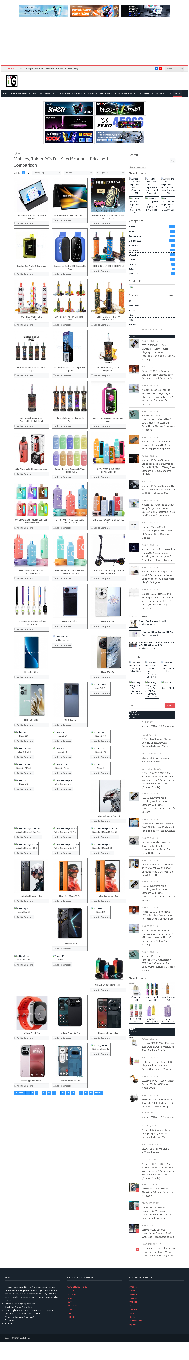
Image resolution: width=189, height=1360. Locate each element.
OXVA (69, 1298)
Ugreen (132, 1324)
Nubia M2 (62, 959)
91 (91, 1092)
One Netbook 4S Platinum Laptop (69, 215)
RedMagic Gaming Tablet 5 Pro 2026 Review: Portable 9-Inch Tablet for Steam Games (158, 827)
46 (49, 1092)
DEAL (169, 93)
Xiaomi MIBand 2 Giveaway (158, 726)
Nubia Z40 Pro (100, 688)
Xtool (131, 315)
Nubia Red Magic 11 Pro (31, 896)
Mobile (151, 226)
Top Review (134, 714)
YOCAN (132, 310)
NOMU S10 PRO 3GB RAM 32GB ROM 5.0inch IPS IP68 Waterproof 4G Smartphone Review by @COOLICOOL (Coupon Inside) (158, 780)
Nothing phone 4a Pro (108, 1033)
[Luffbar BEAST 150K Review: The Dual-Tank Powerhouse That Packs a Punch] (134, 1041)
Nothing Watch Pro (31, 1033)
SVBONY (133, 1287)
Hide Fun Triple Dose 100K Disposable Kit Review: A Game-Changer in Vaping (51, 69)
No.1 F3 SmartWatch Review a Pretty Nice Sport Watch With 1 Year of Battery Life (158, 1252)
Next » (98, 1092)
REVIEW (147, 93)
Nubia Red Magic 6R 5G (26, 848)
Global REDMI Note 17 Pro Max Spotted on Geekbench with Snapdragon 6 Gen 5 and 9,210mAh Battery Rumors (158, 601)
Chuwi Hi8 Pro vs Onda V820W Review (155, 759)
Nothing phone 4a (100, 1049)
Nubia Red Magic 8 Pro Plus (28, 832)
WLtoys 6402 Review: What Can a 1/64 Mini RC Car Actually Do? (158, 1084)
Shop (177, 93)
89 (81, 1092)
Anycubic (133, 1309)
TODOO (71, 1317)
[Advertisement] (94, 41)
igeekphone (25, 1338)
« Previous (19, 1092)
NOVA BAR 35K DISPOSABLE (108, 985)
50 (68, 1092)
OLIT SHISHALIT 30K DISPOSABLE (108, 266)
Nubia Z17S (100, 752)
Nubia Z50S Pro (108, 672)
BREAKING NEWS (19, 93)
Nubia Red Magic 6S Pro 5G (104, 832)
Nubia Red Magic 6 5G (102, 848)
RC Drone (151, 250)
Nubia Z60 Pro (62, 640)
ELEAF (151, 269)
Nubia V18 (23, 784)
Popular (133, 712)
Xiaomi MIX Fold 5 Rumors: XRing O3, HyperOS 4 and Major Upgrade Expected (157, 445)
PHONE (47, 93)
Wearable (151, 255)
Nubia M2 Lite (23, 959)
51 (73, 1092)
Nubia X (100, 768)
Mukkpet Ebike (135, 1320)
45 (44, 1092)
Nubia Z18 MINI (24, 752)
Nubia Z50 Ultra (31, 719)
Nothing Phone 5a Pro (70, 1033)
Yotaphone (134, 305)
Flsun (131, 1305)
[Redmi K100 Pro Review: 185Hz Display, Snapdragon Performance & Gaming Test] (134, 369)
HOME (5, 93)
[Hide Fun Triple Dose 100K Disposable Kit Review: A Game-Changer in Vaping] (134, 1060)
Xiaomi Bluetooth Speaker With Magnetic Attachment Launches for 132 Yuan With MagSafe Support (158, 577)
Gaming (151, 264)
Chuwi (132, 1290)
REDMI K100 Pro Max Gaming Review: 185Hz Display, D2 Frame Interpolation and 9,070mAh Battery (158, 352)
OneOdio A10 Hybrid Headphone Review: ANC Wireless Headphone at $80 (158, 1233)
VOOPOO (71, 1294)
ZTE (131, 301)
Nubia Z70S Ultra (69, 621)
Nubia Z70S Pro (108, 621)
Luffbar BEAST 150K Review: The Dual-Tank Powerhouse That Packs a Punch (158, 1047)
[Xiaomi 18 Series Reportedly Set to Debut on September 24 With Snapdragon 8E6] (134, 484)
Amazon (37, 93)
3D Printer (151, 245)
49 (63, 1092)
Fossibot (133, 1298)
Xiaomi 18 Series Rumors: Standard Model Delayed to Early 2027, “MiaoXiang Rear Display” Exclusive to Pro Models (158, 467)
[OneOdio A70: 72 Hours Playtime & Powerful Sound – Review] (134, 1187)
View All (172, 295)
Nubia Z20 (62, 736)
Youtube (8, 1323)
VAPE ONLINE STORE (77, 1287)
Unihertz (133, 1301)
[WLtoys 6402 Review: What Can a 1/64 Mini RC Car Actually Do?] (134, 1079)
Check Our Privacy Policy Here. (18, 1307)
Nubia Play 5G (23, 912)
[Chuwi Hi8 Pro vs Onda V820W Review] (134, 756)
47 (54, 1092)
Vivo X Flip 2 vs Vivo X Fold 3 (152, 621)
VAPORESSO (73, 1290)
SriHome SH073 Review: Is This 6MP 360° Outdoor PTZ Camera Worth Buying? (158, 1103)
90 (86, 1092)
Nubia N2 (100, 912)
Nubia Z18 (62, 752)
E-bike (151, 259)
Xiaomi (132, 324)
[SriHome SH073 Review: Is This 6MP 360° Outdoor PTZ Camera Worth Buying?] (134, 1097)
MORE (159, 93)
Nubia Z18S (100, 736)
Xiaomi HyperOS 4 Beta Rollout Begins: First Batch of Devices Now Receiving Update (157, 532)
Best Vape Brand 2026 (127, 93)
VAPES (91, 93)
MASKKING (72, 1305)
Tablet (151, 231)
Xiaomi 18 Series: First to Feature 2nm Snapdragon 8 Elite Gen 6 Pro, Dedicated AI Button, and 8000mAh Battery (158, 397)
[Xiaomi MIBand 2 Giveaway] (134, 724)
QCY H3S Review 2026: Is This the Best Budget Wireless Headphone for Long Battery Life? (156, 848)
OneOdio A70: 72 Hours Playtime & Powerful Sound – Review (158, 1192)
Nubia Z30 (23, 736)
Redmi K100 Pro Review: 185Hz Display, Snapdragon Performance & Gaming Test (158, 374)
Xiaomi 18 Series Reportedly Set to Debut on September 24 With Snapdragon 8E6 (158, 489)
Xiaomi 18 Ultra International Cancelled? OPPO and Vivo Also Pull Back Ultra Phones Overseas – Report (158, 422)
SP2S (69, 1309)
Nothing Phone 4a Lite (69, 1080)
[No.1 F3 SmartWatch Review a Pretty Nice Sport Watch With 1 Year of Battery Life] (134, 1246)
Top (131, 1034)
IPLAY (70, 1313)
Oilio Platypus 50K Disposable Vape (31, 469)
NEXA (69, 1301)
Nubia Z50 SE (70, 719)
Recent (132, 1029)
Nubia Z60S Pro (31, 672)
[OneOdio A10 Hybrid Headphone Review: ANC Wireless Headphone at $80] (134, 1228)
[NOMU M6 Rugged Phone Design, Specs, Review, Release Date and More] (134, 737)
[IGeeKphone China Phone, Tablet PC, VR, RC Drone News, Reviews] (11, 81)
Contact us (10, 1303)
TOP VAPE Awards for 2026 (71, 93)
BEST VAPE (105, 93)
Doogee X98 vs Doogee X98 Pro (157, 632)
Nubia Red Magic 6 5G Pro (66, 848)
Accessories (151, 236)
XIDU (131, 319)
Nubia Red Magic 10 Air (69, 896)
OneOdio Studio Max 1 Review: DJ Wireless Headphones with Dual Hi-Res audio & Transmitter (157, 1213)
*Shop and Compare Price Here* (19, 1317)
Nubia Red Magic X (62, 784)
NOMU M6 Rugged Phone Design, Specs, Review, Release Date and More (156, 742)
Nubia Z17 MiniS (23, 768)
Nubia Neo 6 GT (70, 943)
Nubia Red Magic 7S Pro (65, 832)
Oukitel (132, 1317)
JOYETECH (151, 273)
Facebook (9, 1320)
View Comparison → (147, 624)
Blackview (133, 1294)
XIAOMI (132, 336)
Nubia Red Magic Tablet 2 (108, 816)
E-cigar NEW (151, 240)
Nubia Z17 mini (62, 768)
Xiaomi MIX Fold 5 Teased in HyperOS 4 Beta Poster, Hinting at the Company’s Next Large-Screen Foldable (158, 555)
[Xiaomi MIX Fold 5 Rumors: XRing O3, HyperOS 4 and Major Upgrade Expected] (134, 439)
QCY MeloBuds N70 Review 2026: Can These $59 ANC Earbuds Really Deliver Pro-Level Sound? (158, 870)
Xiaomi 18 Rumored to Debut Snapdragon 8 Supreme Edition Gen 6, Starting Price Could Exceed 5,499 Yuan (158, 510)
